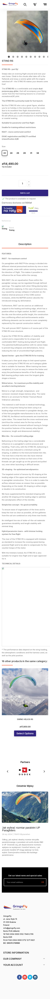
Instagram (35, 977)
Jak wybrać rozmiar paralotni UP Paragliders (21, 829)
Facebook (19, 977)
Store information (16, 952)
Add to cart (25, 193)
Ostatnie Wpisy (25, 785)
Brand (11, 228)
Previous (6, 771)
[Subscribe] (42, 882)
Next (43, 771)
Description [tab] (25, 244)
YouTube (24, 977)
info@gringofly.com (11, 928)
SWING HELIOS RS (25, 719)
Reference (6, 221)
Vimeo (30, 977)
